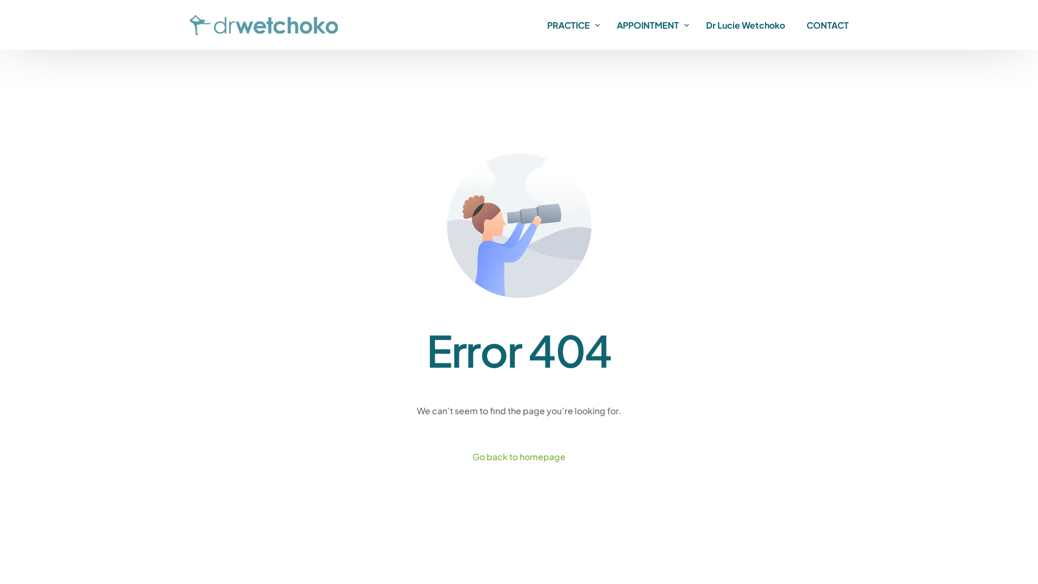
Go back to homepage (519, 456)
